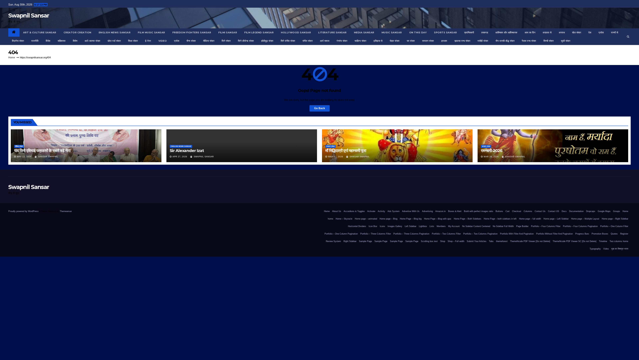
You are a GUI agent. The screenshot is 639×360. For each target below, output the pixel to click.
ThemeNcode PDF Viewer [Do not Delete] (530, 241)
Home (11, 57)
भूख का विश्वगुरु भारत (619, 249)
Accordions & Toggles (354, 211)
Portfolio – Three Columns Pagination (411, 233)
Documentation (576, 211)
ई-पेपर (148, 40)
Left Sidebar (410, 226)
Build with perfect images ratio (478, 211)
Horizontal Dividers (357, 226)
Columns (528, 211)
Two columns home (619, 241)
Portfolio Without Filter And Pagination (554, 233)
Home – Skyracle (344, 219)
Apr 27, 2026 (180, 157)
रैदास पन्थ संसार (529, 40)
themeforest (502, 241)
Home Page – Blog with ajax (437, 219)
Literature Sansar (332, 32)
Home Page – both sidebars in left (500, 219)
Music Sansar (392, 32)
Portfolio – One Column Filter (614, 226)
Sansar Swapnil (47, 157)
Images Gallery (395, 226)
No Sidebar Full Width (503, 226)
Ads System (394, 211)
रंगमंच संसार (342, 40)
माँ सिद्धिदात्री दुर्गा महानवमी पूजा (345, 150)
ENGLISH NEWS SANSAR (115, 32)
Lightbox (423, 226)
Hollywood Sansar (296, 32)
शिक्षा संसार (133, 40)
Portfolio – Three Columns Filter (375, 233)
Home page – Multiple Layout (585, 219)
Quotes (614, 233)
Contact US (553, 211)
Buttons (499, 211)
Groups (616, 211)
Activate (371, 211)
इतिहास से (378, 40)
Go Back (319, 108)
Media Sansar (364, 32)
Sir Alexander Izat (187, 150)
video (162, 40)
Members (441, 226)
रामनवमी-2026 (491, 150)
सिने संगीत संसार (288, 40)
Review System (333, 241)
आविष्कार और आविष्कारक (506, 32)
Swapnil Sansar (28, 15)
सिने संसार (226, 40)
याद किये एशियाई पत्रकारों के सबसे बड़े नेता (42, 150)
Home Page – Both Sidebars (467, 219)
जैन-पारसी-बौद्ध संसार (505, 40)
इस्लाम (444, 40)
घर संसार (411, 40)
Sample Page (365, 241)
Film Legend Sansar (259, 32)
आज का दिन (530, 32)
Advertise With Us (411, 211)
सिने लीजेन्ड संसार (246, 40)
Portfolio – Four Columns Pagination (580, 226)
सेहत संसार (395, 40)
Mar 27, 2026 (335, 157)
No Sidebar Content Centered (476, 226)
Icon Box (373, 226)
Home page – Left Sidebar (556, 219)
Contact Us (540, 211)
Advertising (427, 211)
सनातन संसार (428, 40)
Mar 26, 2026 (491, 157)
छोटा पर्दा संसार (114, 40)
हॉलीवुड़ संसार (267, 40)
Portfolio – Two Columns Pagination (480, 233)
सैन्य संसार (191, 40)
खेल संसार (576, 32)
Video (606, 249)
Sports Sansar (445, 32)
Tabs (491, 241)
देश (589, 32)
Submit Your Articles (476, 241)
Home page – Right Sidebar (615, 219)
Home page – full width (530, 219)
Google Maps (604, 211)
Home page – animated (366, 219)
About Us (336, 211)
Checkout (516, 211)
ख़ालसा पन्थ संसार (462, 40)
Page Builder (522, 226)
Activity (381, 211)
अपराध (562, 32)
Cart (508, 211)
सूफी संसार (565, 40)
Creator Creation (77, 32)
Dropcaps (590, 211)
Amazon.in (440, 211)
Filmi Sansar (227, 32)
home (330, 219)
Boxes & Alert (454, 211)
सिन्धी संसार (548, 40)
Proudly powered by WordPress (23, 211)
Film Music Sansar (151, 32)
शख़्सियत (62, 40)
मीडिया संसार (208, 40)
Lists (431, 226)
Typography (595, 249)
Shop (442, 241)
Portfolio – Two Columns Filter (446, 233)
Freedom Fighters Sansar (191, 32)
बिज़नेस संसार (18, 40)
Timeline (603, 241)
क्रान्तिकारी (469, 32)
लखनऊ (484, 32)
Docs (564, 211)
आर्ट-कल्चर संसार (92, 40)
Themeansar (66, 211)
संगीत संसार (308, 40)
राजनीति (34, 40)
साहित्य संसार (360, 40)
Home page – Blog (388, 219)
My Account (454, 226)
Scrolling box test (429, 241)
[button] (628, 36)
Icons (382, 226)
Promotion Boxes (600, 233)
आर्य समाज (324, 40)
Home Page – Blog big (411, 219)
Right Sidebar (349, 241)
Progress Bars (582, 233)
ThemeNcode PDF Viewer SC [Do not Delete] (574, 241)
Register (624, 233)
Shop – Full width (456, 241)
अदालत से (547, 32)
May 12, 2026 (24, 157)
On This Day (418, 32)
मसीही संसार (483, 40)
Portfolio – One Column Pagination (341, 233)
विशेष (75, 40)
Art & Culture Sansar (39, 32)
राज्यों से (614, 32)
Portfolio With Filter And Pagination (517, 233)
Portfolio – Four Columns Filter (545, 226)
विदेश (48, 40)
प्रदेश (601, 32)
